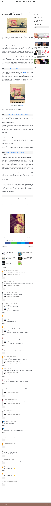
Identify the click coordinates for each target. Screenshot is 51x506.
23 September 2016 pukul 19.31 (12, 466)
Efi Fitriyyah (6, 292)
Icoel (5, 281)
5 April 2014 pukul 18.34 (12, 436)
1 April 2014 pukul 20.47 (13, 410)
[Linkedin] (27, 243)
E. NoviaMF (6, 303)
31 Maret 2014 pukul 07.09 (13, 338)
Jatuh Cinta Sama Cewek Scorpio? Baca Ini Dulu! (27, 258)
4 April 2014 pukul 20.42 (16, 330)
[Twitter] (23, 243)
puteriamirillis (6, 338)
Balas (3, 312)
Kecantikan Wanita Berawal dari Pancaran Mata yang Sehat (17, 68)
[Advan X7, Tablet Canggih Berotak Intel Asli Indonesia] (20, 254)
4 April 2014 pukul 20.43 (16, 361)
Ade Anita (6, 349)
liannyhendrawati (7, 450)
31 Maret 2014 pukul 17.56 (11, 387)
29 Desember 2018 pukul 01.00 (12, 481)
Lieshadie (6, 443)
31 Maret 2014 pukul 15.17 (16, 368)
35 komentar (23, 16)
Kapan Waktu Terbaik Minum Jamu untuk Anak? (15, 152)
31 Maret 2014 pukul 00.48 (12, 303)
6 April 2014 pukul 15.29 (11, 443)
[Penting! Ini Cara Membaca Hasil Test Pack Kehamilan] (41, 37)
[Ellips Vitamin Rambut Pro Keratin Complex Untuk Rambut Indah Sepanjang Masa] (41, 63)
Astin (5, 459)
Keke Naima (6, 436)
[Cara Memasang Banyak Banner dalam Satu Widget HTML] (41, 54)
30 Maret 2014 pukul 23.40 (16, 274)
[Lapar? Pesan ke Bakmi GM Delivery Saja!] (3, 263)
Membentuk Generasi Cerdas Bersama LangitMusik (10, 253)
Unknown (6, 466)
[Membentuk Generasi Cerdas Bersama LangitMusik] (3, 254)
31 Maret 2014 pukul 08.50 (12, 349)
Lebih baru (4, 246)
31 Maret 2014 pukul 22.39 (13, 399)
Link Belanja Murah (39, 20)
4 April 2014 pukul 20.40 (16, 319)
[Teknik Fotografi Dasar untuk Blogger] (3, 258)
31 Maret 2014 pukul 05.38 (16, 308)
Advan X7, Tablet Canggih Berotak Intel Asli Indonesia (27, 253)
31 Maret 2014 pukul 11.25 (13, 356)
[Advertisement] (25, 7)
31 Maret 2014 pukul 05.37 (16, 296)
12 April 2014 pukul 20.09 (14, 450)
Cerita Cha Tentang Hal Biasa (25, 1)
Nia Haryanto (6, 410)
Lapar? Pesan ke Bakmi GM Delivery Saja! (11, 263)
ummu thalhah (6, 356)
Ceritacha (37, 21)
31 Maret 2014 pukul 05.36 (16, 285)
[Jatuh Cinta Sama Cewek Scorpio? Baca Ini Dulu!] (20, 258)
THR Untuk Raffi (25, 262)
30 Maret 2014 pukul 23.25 (14, 270)
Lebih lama (30, 246)
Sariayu (24, 72)
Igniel (48, 504)
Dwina (5, 327)
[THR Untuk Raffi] (20, 263)
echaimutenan (9, 274)
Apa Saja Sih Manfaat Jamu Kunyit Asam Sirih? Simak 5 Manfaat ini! (18, 114)
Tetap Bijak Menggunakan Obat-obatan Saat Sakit (15, 195)
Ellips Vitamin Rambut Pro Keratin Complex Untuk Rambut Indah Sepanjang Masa (40, 66)
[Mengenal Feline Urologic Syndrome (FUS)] (41, 46)
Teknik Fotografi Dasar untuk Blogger (10, 258)
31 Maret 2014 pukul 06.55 (10, 327)
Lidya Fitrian (6, 399)
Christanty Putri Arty (8, 368)
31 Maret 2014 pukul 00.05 (13, 292)
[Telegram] (19, 243)
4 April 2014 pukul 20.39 (16, 414)
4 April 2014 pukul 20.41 (16, 372)
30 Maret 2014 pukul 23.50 (10, 281)
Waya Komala (6, 379)
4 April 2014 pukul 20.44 (16, 341)
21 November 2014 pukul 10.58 (11, 459)
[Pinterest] (31, 243)
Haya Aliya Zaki (7, 270)
